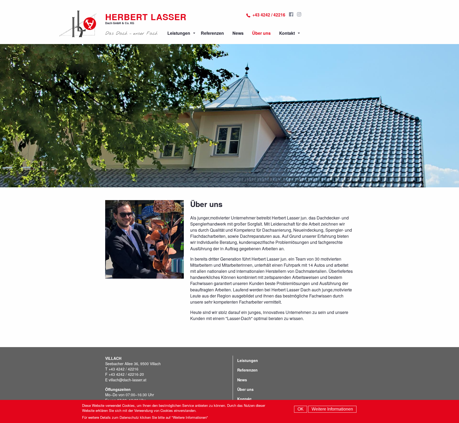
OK (301, 409)
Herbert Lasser (145, 16)
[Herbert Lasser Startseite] (78, 24)
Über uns (261, 33)
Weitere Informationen (332, 409)
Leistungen (178, 33)
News (238, 33)
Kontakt (287, 33)
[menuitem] (180, 33)
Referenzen (212, 33)
